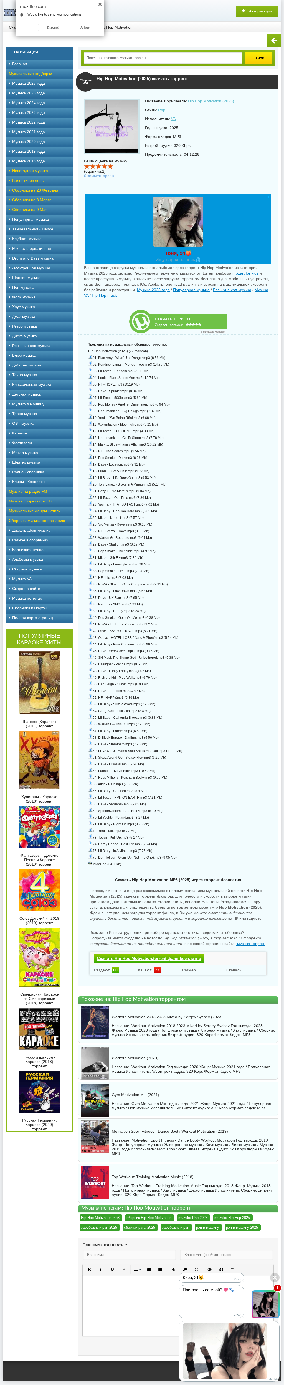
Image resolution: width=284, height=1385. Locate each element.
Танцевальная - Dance (32, 229)
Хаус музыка (23, 307)
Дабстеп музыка (26, 365)
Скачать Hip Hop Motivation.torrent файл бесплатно (149, 958)
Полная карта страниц (32, 617)
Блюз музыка (24, 355)
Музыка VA (22, 579)
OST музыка (23, 423)
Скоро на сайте (26, 588)
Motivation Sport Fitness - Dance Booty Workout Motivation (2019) (170, 1131)
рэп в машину (207, 1227)
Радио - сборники (28, 472)
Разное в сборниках (30, 540)
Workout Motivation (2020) (135, 1058)
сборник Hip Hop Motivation (148, 1218)
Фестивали (22, 443)
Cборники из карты (29, 608)
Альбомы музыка (27, 559)
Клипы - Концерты (28, 481)
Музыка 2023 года (28, 112)
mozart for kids (245, 273)
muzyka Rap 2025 (192, 1218)
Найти (259, 58)
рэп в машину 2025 (242, 1227)
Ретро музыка (24, 326)
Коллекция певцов (28, 549)
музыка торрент (250, 943)
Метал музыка (25, 452)
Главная (19, 64)
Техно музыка (24, 375)
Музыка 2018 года (28, 161)
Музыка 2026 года (28, 83)
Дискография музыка (31, 530)
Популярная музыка (191, 290)
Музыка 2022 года (28, 122)
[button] (89, 1269)
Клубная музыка (27, 239)
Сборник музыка (27, 569)
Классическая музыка (31, 384)
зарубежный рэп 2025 (99, 1227)
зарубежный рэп (175, 1227)
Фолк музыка (24, 297)
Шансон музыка (26, 277)
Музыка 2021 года (28, 132)
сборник (159, 1034)
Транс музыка (24, 413)
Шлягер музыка (26, 462)
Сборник (249, 1190)
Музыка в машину (28, 404)
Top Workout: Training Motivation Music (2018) (153, 1177)
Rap (161, 110)
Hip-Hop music (105, 295)
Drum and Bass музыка (33, 258)
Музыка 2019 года (28, 151)
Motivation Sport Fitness (178, 1149)
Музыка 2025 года (153, 290)
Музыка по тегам (27, 598)
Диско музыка (24, 336)
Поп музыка (23, 287)
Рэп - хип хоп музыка (232, 290)
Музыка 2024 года (28, 102)
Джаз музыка (23, 316)
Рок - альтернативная (31, 248)
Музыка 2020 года (28, 141)
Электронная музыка (31, 268)
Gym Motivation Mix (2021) (135, 1094)
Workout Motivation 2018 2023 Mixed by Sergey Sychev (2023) (167, 1017)
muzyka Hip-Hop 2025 (232, 1218)
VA (173, 119)
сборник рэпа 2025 (139, 1227)
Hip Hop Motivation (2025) (211, 101)
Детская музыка (26, 394)
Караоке (19, 433)
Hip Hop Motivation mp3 (100, 1218)
